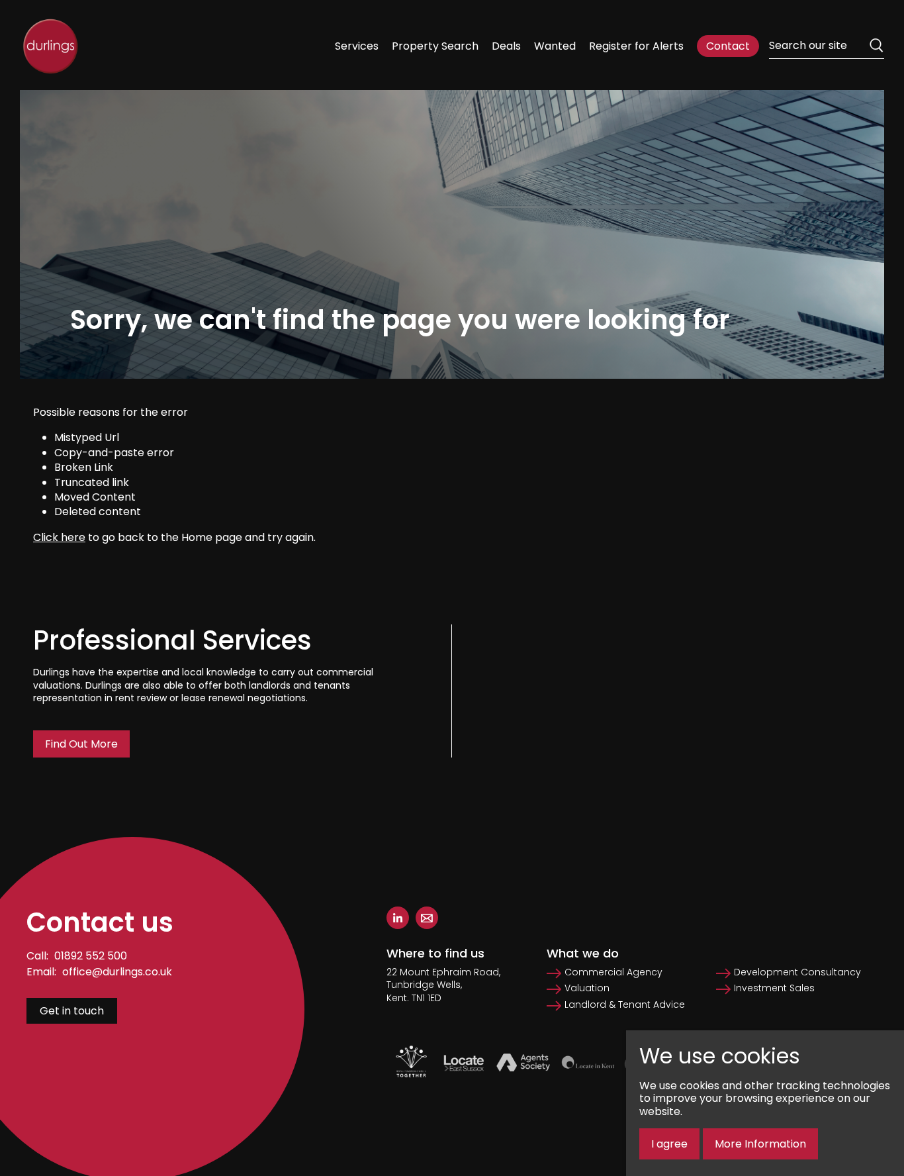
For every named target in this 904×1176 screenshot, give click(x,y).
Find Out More (81, 744)
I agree (669, 1144)
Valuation (587, 988)
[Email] (427, 917)
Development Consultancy (797, 972)
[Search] (876, 46)
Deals (506, 46)
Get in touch (72, 1010)
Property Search (435, 46)
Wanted (555, 46)
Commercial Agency (613, 972)
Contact (728, 46)
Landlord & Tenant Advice (625, 1005)
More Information (760, 1144)
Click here (59, 537)
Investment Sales (774, 988)
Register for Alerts (636, 46)
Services (357, 46)
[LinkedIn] (397, 917)
